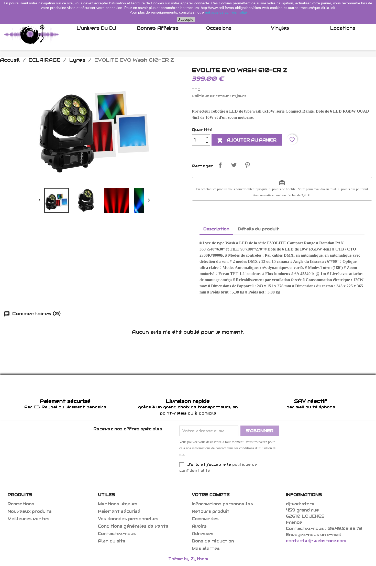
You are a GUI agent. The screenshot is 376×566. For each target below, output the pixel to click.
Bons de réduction (213, 541)
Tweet (234, 165)
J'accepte (185, 19)
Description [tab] (216, 228)
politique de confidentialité (226, 12)
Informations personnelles (222, 504)
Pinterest (247, 165)
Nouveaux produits (30, 511)
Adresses (203, 533)
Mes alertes (206, 548)
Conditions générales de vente (133, 526)
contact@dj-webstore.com (316, 540)
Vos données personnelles (128, 518)
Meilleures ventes (28, 518)
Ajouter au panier (247, 140)
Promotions (21, 504)
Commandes (205, 518)
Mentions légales (117, 504)
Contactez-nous (117, 533)
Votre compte (211, 494)
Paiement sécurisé (119, 511)
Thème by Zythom (188, 558)
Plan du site (112, 541)
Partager (220, 165)
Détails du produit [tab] (258, 228)
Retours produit (210, 511)
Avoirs (199, 526)
